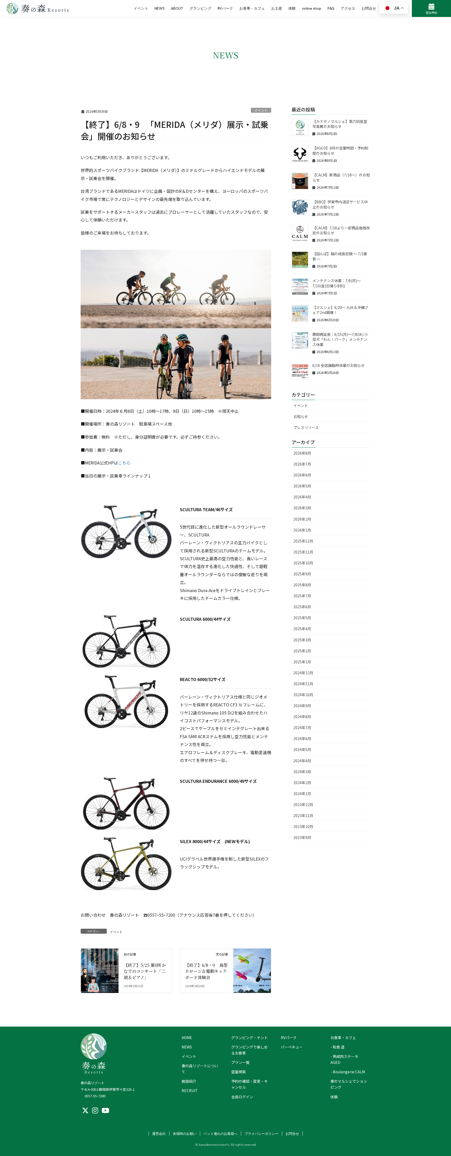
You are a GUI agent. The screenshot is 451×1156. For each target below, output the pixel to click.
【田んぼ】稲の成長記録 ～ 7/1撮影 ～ (339, 256)
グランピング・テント (249, 1037)
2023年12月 (303, 804)
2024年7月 (302, 727)
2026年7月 (302, 464)
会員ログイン (242, 1096)
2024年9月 (302, 705)
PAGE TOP (432, 1033)
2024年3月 (302, 771)
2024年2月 (302, 782)
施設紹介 (189, 1081)
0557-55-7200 (95, 1095)
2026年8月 (302, 453)
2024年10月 (303, 694)
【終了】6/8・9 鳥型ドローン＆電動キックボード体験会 (206, 971)
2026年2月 (302, 519)
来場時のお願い (185, 1133)
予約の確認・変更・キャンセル (249, 1084)
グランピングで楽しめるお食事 (249, 1050)
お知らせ (300, 416)
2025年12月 (303, 541)
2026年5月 (302, 485)
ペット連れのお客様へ (221, 1133)
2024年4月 (302, 760)
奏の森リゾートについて (200, 1068)
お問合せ (292, 1133)
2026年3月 (302, 507)
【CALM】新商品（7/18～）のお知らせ (341, 177)
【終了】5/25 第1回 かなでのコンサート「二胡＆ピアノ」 (145, 971)
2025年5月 (302, 617)
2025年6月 (302, 606)
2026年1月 (302, 530)
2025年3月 (302, 639)
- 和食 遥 (337, 1047)
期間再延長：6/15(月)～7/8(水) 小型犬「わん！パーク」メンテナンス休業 (340, 339)
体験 (334, 1096)
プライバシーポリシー (261, 1133)
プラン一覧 (240, 1062)
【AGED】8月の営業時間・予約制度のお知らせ (340, 150)
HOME (187, 1037)
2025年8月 (302, 584)
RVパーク (288, 1037)
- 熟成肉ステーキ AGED (344, 1059)
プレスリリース (306, 427)
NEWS (187, 1047)
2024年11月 (303, 683)
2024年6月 (302, 738)
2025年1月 (302, 661)
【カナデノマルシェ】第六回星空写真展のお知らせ (339, 124)
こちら (124, 463)
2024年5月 (302, 749)
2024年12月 (303, 672)
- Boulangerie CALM (347, 1071)
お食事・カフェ (343, 1037)
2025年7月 (302, 595)
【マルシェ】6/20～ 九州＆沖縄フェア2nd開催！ (340, 310)
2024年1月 (302, 793)
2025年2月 (302, 650)
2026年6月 (302, 475)
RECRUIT (190, 1090)
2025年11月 (303, 552)
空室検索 (238, 1071)
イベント (261, 110)
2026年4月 (302, 496)
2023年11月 (303, 815)
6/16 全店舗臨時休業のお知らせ (338, 365)
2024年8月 (302, 716)
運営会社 (159, 1133)
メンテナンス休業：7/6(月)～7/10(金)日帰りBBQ (336, 283)
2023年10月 (303, 826)
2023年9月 (302, 837)
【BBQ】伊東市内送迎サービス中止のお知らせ (340, 204)
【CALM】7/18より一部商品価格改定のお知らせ (341, 230)
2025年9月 (302, 573)
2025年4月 (302, 628)
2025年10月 (303, 562)
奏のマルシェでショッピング (348, 1084)
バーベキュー (292, 1047)
